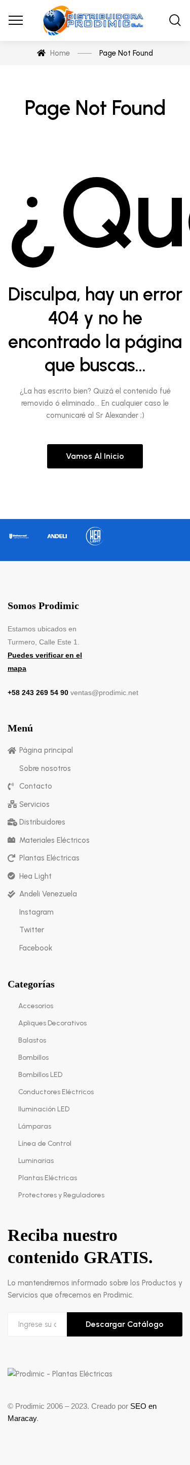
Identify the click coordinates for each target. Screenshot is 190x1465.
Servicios (34, 804)
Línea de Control (44, 1143)
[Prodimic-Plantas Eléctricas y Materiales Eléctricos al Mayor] (95, 20)
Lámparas (34, 1126)
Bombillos (33, 1057)
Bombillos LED (40, 1074)
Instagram (36, 912)
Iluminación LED (43, 1109)
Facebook (35, 948)
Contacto (35, 786)
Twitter (31, 929)
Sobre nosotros (45, 768)
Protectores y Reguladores (61, 1195)
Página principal (46, 750)
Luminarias (36, 1160)
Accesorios (35, 1006)
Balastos (32, 1040)
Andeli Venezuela (48, 893)
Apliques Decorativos (52, 1023)
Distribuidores (42, 822)
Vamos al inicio (95, 456)
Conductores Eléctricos (56, 1092)
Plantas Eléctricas (49, 858)
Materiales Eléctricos (54, 840)
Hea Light (35, 876)
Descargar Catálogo (125, 1324)
